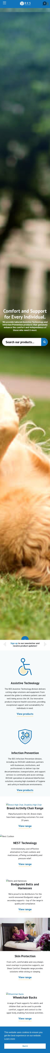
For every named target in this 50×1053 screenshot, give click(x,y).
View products (25, 714)
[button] (5, 645)
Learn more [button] (9, 1039)
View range (25, 826)
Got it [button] (25, 1046)
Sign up (14, 643)
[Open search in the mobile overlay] (25, 342)
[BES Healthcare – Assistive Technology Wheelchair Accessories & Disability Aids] (25, 3)
